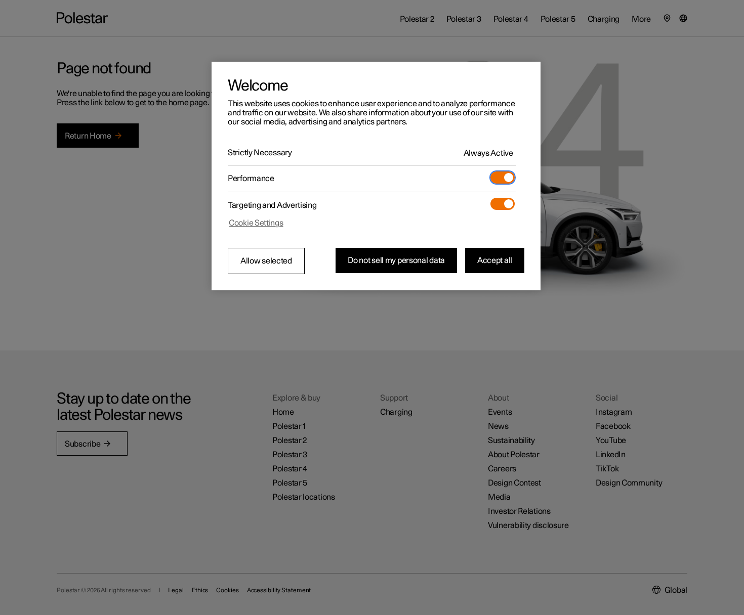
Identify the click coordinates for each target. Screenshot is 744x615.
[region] (376, 176)
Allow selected (266, 261)
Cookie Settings (256, 223)
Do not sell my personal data (396, 260)
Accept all (494, 260)
